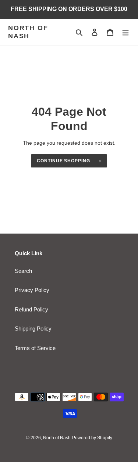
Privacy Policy (32, 290)
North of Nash (28, 32)
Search (23, 271)
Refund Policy (31, 309)
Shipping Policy (33, 328)
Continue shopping (64, 160)
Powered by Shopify (92, 437)
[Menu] (125, 32)
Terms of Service (35, 348)
